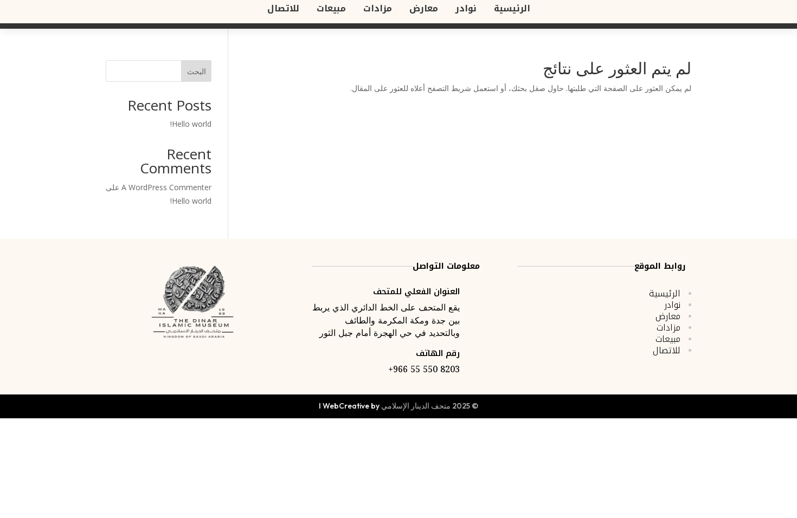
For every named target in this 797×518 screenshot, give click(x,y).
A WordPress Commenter (166, 187)
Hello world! (190, 124)
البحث (196, 71)
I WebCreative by (349, 406)
